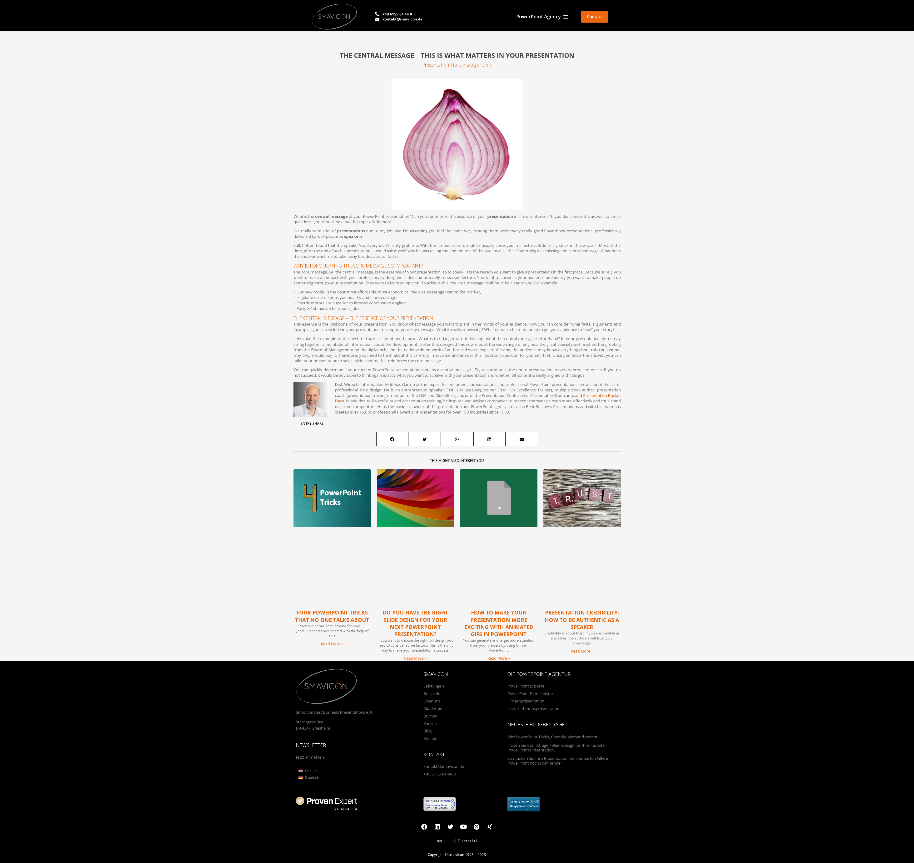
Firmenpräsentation (525, 701)
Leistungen (433, 686)
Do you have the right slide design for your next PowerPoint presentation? (415, 623)
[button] (392, 439)
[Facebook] (424, 827)
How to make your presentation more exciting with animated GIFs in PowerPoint (498, 623)
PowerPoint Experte (525, 686)
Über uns (431, 701)
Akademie (432, 708)
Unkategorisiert (475, 65)
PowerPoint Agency (538, 16)
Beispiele (431, 693)
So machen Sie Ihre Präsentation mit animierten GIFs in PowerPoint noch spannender (558, 761)
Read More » (332, 644)
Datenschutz (468, 840)
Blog (427, 731)
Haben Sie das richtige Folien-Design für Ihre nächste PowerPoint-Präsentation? (556, 747)
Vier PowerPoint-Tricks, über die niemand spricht (552, 737)
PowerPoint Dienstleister (530, 693)
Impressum (444, 840)
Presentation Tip (439, 65)
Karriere (431, 723)
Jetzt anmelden (310, 757)
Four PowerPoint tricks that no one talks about (332, 616)
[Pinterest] (476, 827)
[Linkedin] (437, 827)
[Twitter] (450, 827)
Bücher (430, 716)
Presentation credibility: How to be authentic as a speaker (582, 619)
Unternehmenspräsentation (533, 708)
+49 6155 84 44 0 (439, 774)
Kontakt (430, 738)
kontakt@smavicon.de (443, 766)
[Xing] (490, 827)
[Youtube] (463, 827)
